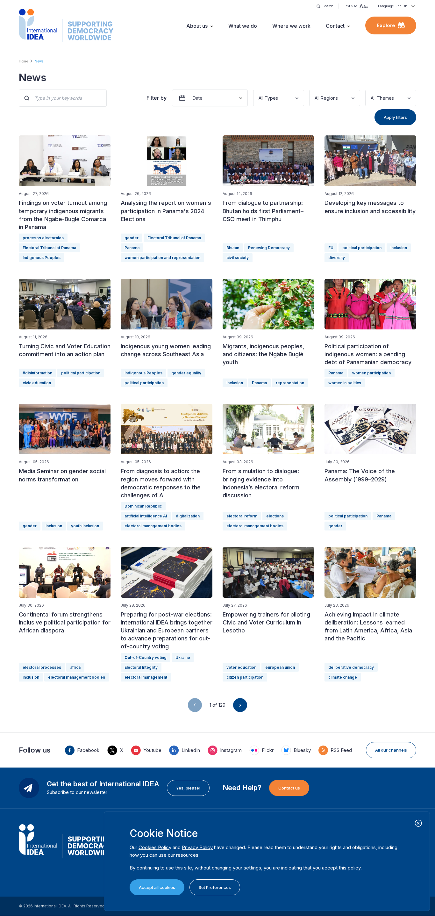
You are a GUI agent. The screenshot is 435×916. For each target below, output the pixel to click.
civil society (237, 257)
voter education (241, 667)
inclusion (398, 247)
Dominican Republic (143, 506)
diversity (336, 257)
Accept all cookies (157, 887)
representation (290, 382)
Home (23, 61)
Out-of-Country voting (146, 657)
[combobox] (259, 98)
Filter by (156, 98)
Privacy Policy (197, 847)
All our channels (391, 750)
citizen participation (244, 677)
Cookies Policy (155, 847)
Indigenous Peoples (42, 257)
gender (132, 237)
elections (275, 516)
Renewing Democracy (269, 247)
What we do (242, 26)
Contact (335, 26)
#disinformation (37, 373)
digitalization (188, 516)
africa (75, 667)
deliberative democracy (351, 667)
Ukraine (182, 657)
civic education (37, 382)
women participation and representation (162, 257)
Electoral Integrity (141, 667)
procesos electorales (43, 237)
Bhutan (232, 247)
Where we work (291, 26)
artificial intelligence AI (146, 516)
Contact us (289, 787)
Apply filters (395, 117)
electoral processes (42, 667)
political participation (362, 247)
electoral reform (241, 516)
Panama (132, 247)
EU (330, 247)
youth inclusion (85, 525)
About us (197, 26)
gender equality (186, 373)
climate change (342, 677)
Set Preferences (215, 887)
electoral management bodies (153, 525)
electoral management (146, 677)
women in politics (344, 382)
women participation (371, 373)
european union (280, 667)
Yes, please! (188, 787)
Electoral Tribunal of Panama (49, 247)
